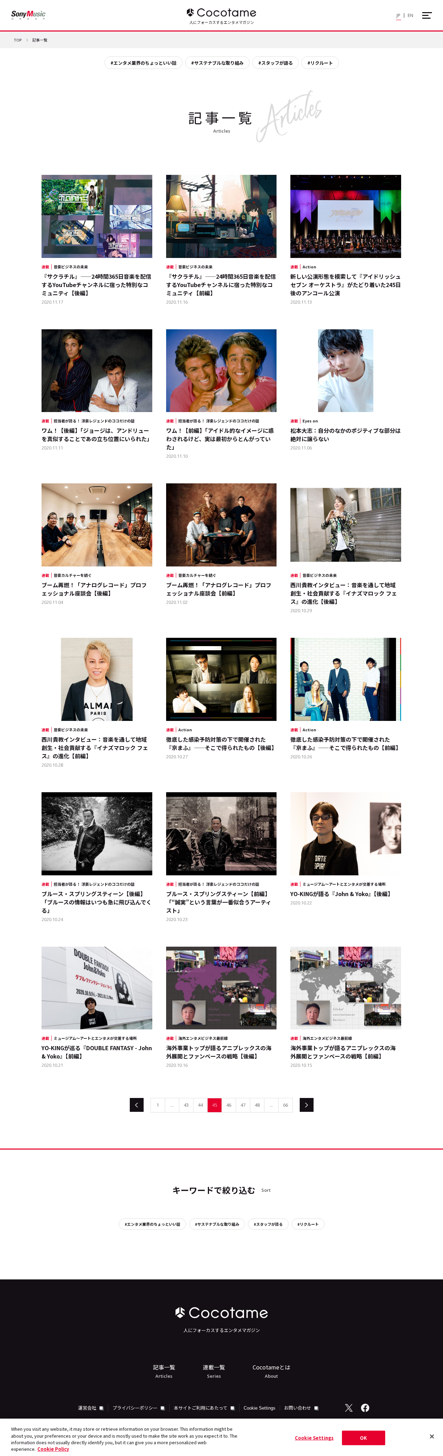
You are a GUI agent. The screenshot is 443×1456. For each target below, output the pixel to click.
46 (228, 1105)
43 (186, 1105)
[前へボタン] (137, 1105)
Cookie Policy (53, 1449)
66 (285, 1105)
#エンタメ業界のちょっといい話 (143, 63)
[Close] (432, 1436)
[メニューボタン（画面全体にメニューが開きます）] (427, 15)
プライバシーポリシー (135, 1407)
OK (363, 1438)
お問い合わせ (298, 1407)
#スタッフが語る (275, 63)
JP (398, 15)
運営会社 (87, 1407)
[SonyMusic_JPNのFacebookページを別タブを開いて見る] (365, 1408)
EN (410, 15)
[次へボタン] (307, 1105)
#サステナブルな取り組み (217, 63)
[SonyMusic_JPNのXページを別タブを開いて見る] (349, 1408)
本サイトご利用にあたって (201, 1407)
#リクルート (320, 63)
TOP (17, 40)
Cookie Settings (259, 1408)
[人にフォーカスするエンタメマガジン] (221, 12)
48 (257, 1105)
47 (243, 1105)
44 (200, 1105)
